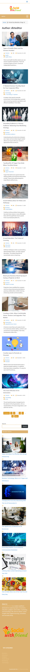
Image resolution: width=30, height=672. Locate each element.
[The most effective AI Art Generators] (15, 381)
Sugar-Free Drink (9, 171)
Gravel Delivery (8, 209)
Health (7, 55)
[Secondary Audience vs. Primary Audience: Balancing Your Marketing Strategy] (15, 114)
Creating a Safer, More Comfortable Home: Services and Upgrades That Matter (14, 315)
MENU (3, 16)
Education (7, 245)
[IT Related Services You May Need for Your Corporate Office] (15, 76)
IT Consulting (8, 94)
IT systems (15, 94)
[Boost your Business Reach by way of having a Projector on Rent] (15, 266)
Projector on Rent (9, 284)
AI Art (6, 399)
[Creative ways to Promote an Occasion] (15, 343)
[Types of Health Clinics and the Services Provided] (15, 39)
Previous (6, 413)
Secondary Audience (10, 134)
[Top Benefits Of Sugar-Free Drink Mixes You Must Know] (15, 154)
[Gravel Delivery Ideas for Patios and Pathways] (15, 191)
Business (7, 132)
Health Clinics (8, 57)
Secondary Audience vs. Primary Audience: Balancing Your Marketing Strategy (14, 125)
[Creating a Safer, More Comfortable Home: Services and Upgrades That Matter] (15, 304)
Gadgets (4, 657)
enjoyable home (9, 324)
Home (4, 22)
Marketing (5, 660)
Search (4, 423)
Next (16, 416)
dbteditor (7, 53)
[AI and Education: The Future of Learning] (15, 229)
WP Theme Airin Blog (23, 669)
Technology (8, 92)
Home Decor (8, 322)
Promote (7, 361)
